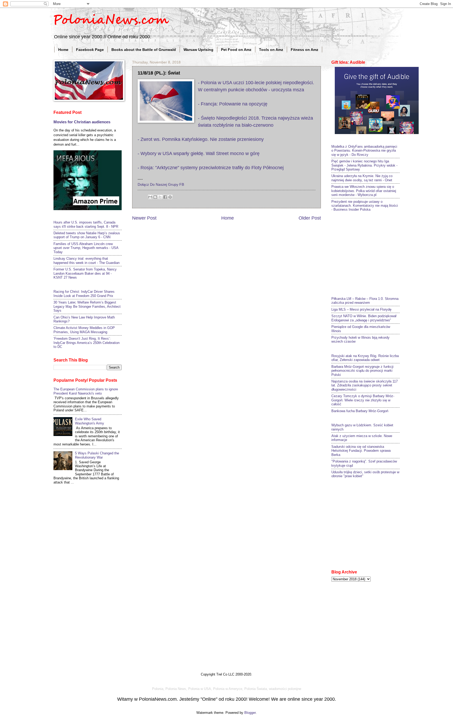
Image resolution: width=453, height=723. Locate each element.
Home (63, 49)
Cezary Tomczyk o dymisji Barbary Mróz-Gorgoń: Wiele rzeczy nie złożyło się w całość (362, 400)
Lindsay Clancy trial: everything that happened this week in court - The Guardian (86, 260)
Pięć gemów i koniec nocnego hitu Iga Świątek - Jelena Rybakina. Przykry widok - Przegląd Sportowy (364, 165)
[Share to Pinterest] (170, 197)
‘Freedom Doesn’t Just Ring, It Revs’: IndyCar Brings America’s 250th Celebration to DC (86, 343)
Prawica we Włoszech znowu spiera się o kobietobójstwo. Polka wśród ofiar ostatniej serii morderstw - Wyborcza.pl (363, 191)
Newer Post (144, 218)
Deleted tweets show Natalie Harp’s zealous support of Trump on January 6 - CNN (86, 235)
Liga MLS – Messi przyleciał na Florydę (361, 309)
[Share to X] (160, 197)
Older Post (310, 218)
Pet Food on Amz (236, 49)
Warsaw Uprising (198, 49)
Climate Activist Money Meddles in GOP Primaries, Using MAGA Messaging (84, 330)
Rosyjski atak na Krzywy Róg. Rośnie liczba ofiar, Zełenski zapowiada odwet (365, 358)
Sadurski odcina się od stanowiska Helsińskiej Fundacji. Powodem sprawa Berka (361, 451)
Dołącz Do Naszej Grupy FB (161, 185)
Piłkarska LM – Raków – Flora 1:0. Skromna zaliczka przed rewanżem (364, 301)
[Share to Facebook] (165, 197)
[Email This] (150, 197)
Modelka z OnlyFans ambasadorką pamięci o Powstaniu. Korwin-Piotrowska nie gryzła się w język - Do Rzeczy (364, 151)
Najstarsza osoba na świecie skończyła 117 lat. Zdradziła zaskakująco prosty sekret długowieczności (364, 385)
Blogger (250, 713)
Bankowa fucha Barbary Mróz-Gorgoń (359, 411)
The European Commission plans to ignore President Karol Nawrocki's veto (85, 391)
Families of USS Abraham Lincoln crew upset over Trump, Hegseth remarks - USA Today (85, 248)
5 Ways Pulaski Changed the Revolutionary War (97, 455)
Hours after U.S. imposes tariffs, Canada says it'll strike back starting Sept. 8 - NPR (85, 224)
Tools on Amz (271, 49)
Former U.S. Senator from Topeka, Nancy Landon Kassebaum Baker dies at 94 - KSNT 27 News (85, 273)
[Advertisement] (370, 253)
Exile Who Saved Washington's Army (89, 421)
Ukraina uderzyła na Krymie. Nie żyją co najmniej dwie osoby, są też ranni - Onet (361, 178)
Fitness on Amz (304, 49)
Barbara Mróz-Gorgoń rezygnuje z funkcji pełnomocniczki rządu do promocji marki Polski (362, 371)
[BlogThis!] (155, 197)
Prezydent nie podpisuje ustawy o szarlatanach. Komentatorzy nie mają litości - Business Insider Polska (364, 206)
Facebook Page (90, 49)
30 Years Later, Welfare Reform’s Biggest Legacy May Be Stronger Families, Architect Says (87, 306)
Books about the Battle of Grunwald (143, 49)
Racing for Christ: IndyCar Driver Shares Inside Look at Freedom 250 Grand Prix (84, 293)
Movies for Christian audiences (81, 122)
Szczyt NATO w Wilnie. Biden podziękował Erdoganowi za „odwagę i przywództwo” (363, 318)
